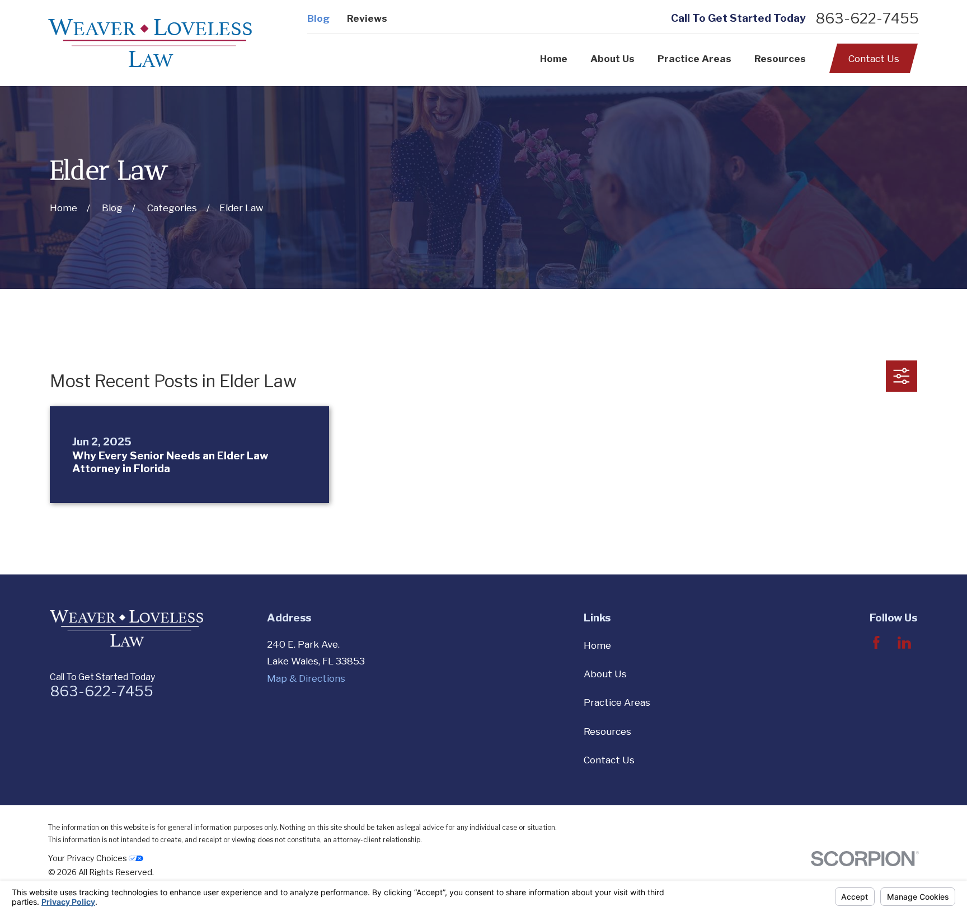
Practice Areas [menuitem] (694, 58)
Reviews (367, 18)
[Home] (150, 43)
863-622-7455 (867, 18)
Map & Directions (306, 678)
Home (597, 645)
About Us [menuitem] (612, 58)
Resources (607, 731)
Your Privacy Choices (88, 858)
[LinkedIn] (904, 642)
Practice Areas (617, 702)
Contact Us (873, 58)
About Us (605, 674)
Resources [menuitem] (780, 58)
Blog (318, 18)
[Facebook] (876, 642)
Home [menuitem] (553, 58)
